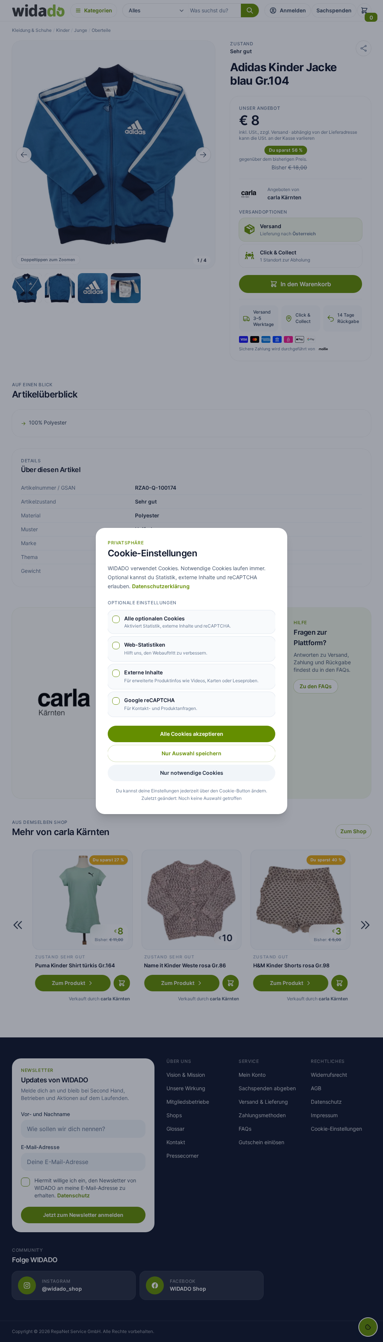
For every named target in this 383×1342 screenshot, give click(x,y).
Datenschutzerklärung (161, 586)
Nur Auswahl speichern (191, 753)
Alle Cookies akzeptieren (191, 734)
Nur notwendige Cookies (191, 773)
